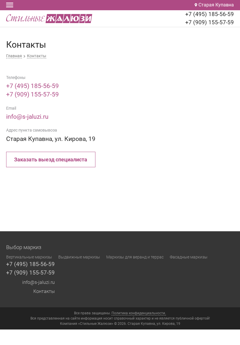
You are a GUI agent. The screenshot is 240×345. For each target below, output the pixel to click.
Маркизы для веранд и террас (135, 257)
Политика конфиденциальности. (139, 313)
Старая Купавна (215, 5)
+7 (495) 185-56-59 (209, 14)
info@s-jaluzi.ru (27, 116)
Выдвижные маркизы (79, 257)
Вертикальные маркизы (29, 257)
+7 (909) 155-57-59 (209, 22)
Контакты (44, 291)
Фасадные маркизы (189, 257)
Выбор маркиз (23, 247)
